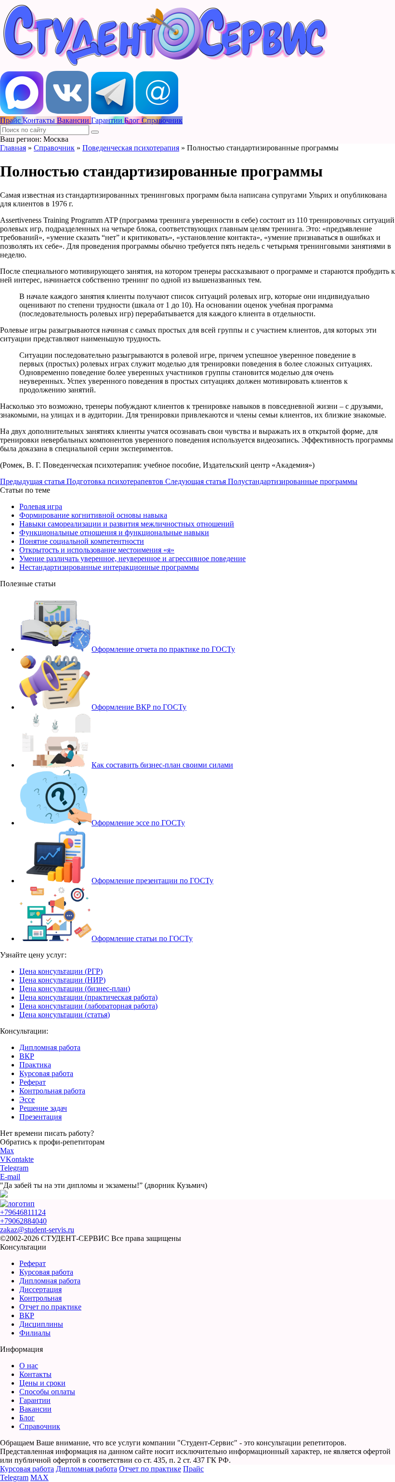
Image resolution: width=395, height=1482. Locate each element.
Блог (27, 1418)
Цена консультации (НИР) (62, 980)
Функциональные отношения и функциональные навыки (114, 532)
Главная (13, 148)
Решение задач (43, 1108)
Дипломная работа (49, 1047)
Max (7, 1150)
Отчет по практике (50, 1307)
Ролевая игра (40, 506)
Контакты (35, 1374)
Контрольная (40, 1298)
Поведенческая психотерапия (130, 148)
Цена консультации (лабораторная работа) (88, 1006)
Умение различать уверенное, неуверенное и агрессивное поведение (132, 558)
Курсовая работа (46, 1073)
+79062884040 (23, 1221)
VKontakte (17, 1159)
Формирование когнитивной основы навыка (93, 515)
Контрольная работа (52, 1091)
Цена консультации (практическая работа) (88, 997)
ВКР (26, 1056)
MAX (39, 1477)
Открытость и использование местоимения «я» (96, 550)
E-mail (10, 1176)
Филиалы (35, 1333)
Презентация (40, 1117)
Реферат (32, 1082)
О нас (28, 1365)
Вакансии (35, 1409)
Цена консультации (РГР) (61, 971)
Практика (35, 1065)
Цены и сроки (42, 1383)
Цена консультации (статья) (64, 1014)
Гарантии (35, 1400)
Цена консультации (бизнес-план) (74, 988)
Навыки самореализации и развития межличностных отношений (126, 524)
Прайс (193, 1469)
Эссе (27, 1099)
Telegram (14, 1168)
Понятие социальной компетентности (81, 541)
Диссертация (40, 1289)
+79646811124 (23, 1212)
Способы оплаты (47, 1392)
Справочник (54, 148)
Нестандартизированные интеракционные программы (109, 567)
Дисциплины (41, 1324)
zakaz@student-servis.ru (37, 1230)
